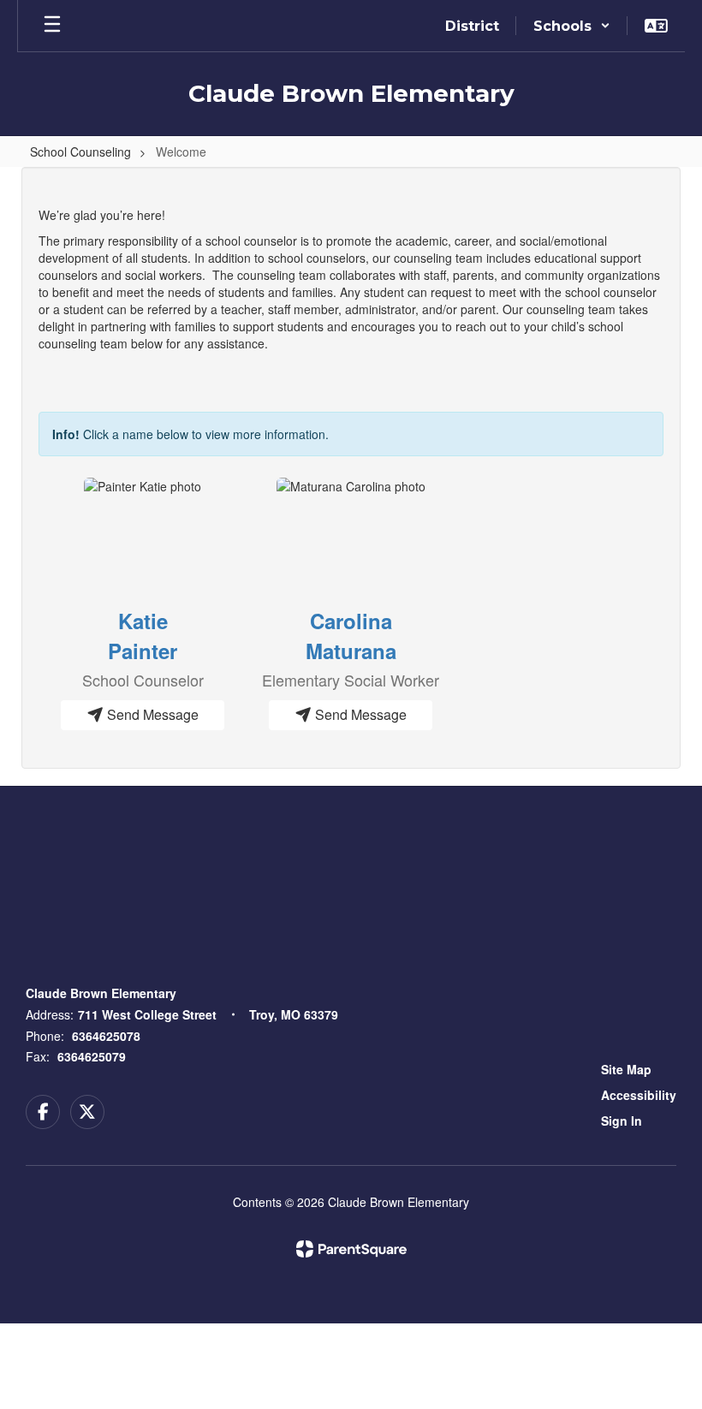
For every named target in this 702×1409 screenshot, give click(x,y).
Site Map (626, 1069)
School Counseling (80, 151)
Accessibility (638, 1094)
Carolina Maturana (351, 635)
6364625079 (91, 1056)
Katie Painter (142, 635)
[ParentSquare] (351, 1249)
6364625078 (106, 1035)
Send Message (151, 714)
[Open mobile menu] (52, 25)
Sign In (621, 1120)
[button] (572, 25)
